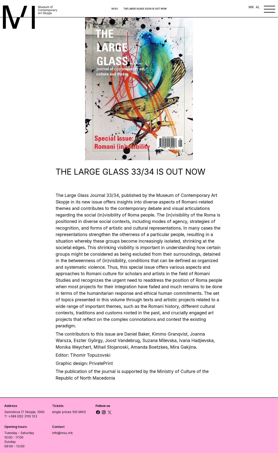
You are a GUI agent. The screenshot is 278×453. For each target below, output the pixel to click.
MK (251, 7)
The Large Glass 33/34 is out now (145, 8)
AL (258, 7)
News (114, 8)
